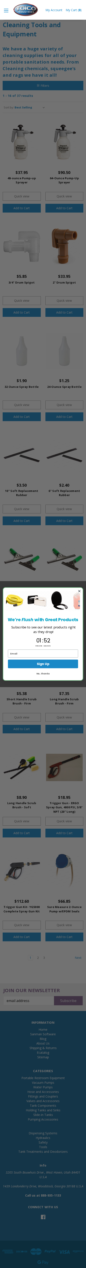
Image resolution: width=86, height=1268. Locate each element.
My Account (53, 10)
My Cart (74, 10)
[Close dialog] (79, 591)
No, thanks (43, 673)
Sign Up (43, 664)
